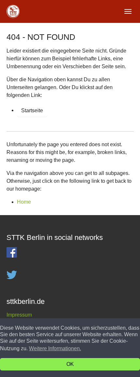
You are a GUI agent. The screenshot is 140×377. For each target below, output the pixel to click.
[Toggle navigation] (127, 11)
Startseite (32, 110)
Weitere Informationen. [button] (55, 348)
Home (24, 202)
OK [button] (70, 364)
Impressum (19, 315)
